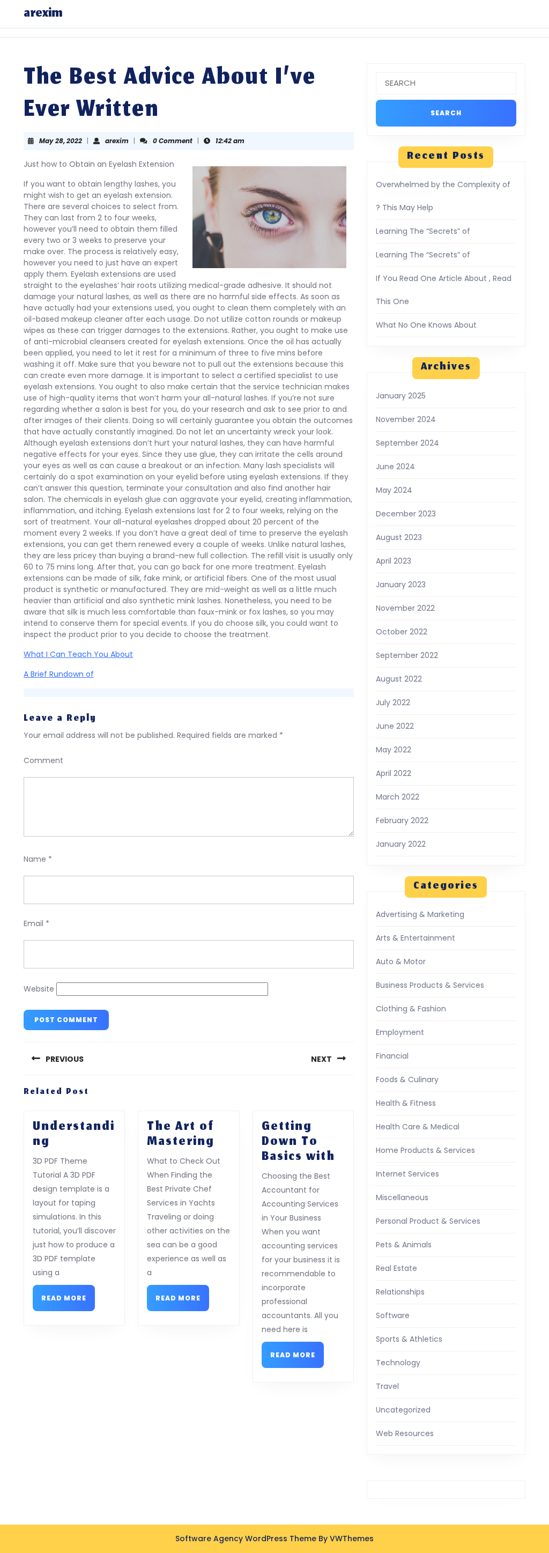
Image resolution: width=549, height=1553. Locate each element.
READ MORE (68, 1301)
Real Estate (396, 1268)
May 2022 (393, 749)
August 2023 (399, 537)
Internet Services (407, 1174)
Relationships (400, 1291)
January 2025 (401, 395)
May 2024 (394, 490)
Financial (392, 1056)
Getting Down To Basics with (298, 1142)
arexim (43, 14)
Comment (43, 760)
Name (38, 859)
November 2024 (406, 419)
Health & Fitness (406, 1103)
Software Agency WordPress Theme (245, 1538)
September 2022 (407, 655)
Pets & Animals (404, 1244)
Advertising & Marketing (420, 914)
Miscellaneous (402, 1197)
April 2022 (393, 773)
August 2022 (399, 679)
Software (393, 1315)
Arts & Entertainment (415, 938)
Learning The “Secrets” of (423, 231)
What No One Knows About (426, 325)
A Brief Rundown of (59, 674)
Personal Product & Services (428, 1221)
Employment (400, 1032)
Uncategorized (403, 1409)
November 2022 (405, 608)
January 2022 (401, 844)
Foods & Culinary (407, 1079)
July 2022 (393, 702)
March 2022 (397, 797)
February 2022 (402, 820)
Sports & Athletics (409, 1339)
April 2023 (393, 561)
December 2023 (406, 513)
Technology (398, 1362)
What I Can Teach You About (78, 654)
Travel (387, 1386)
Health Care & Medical (417, 1126)
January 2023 (401, 584)
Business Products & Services (430, 985)
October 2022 (401, 631)
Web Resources (405, 1433)
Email (36, 923)
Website (39, 988)
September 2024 (407, 443)
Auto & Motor (401, 961)
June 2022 (395, 726)
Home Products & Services (425, 1150)
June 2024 (395, 466)
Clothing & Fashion (411, 1008)
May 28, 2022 (60, 140)
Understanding (74, 1134)
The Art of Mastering (180, 1134)
